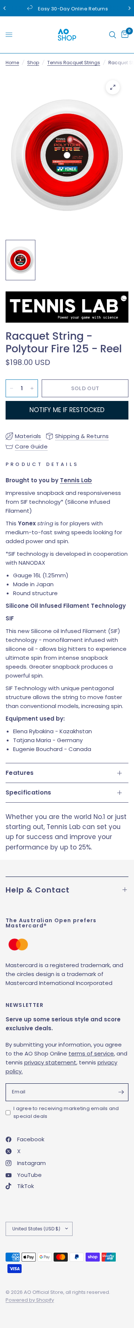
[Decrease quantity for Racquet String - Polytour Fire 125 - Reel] (11, 388)
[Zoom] (113, 87)
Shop (33, 62)
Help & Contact (38, 890)
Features (20, 773)
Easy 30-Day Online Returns (73, 8)
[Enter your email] (121, 1092)
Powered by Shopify (30, 1299)
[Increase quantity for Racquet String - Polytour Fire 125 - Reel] (32, 388)
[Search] (112, 34)
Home (12, 62)
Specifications (28, 792)
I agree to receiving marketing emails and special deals (66, 1112)
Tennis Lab (76, 480)
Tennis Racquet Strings (73, 62)
